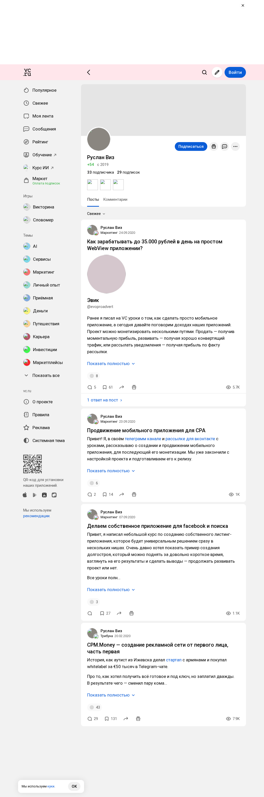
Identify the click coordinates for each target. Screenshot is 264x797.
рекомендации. (36, 516)
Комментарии (115, 199)
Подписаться (191, 146)
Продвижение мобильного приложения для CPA (146, 430)
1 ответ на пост (102, 400)
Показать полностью (108, 363)
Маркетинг (109, 233)
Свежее (94, 213)
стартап (174, 659)
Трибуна (107, 636)
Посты (93, 199)
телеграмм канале (143, 438)
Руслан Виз (111, 227)
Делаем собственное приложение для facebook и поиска (157, 526)
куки (50, 786)
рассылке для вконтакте (190, 438)
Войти (235, 72)
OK (74, 786)
